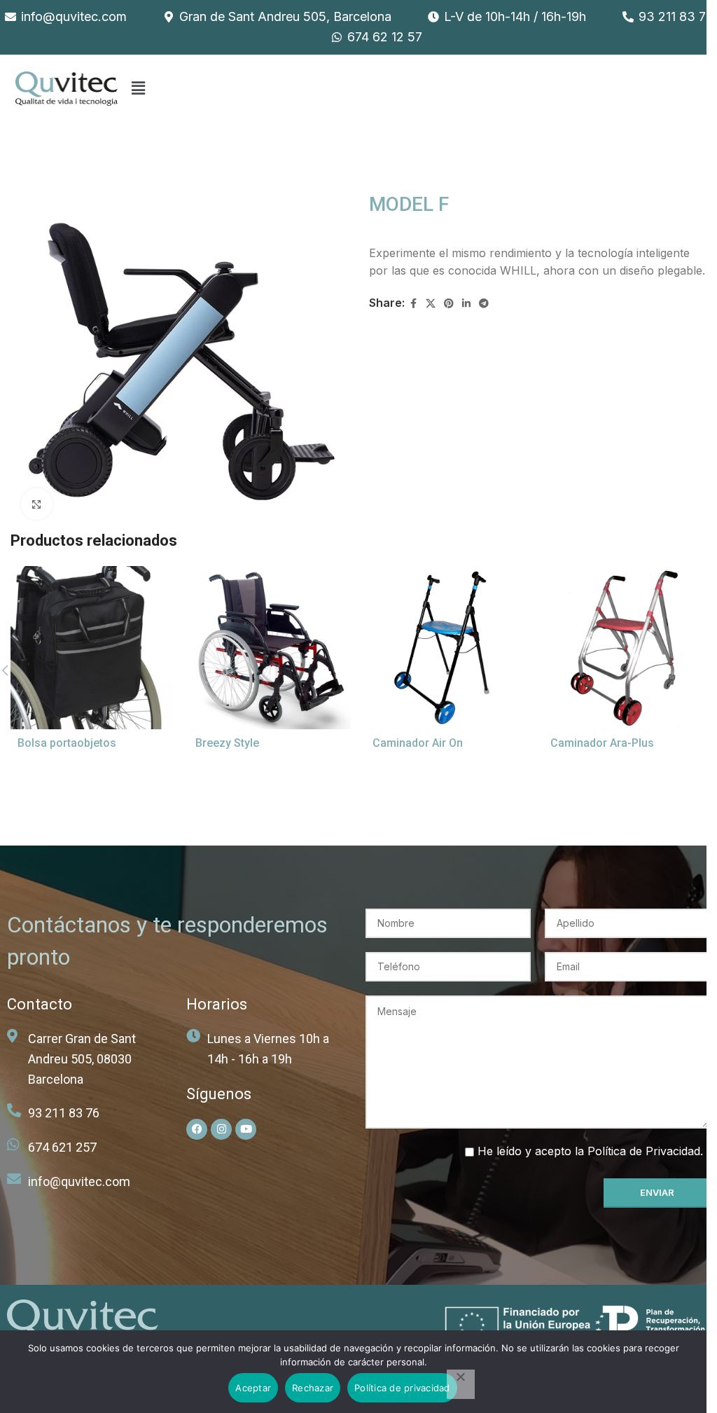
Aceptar (253, 1387)
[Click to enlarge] (37, 504)
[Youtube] (245, 1129)
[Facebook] (196, 1129)
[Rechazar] (461, 1384)
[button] (139, 89)
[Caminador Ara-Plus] (625, 648)
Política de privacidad (402, 1387)
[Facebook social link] (413, 303)
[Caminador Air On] (447, 648)
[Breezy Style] (270, 648)
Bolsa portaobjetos (67, 743)
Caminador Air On (418, 743)
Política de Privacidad (643, 1151)
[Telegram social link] (484, 303)
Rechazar (312, 1387)
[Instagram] (221, 1129)
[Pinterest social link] (449, 303)
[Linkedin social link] (466, 303)
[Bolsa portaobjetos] (92, 648)
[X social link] (431, 303)
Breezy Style (227, 743)
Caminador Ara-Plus (602, 743)
